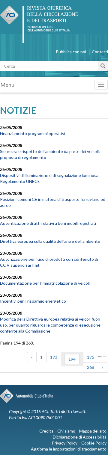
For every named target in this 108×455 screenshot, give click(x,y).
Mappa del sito (92, 430)
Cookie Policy (93, 442)
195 (90, 357)
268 (90, 367)
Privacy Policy (64, 442)
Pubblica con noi (71, 51)
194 (72, 359)
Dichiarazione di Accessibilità (79, 436)
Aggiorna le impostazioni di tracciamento (68, 448)
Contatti (100, 51)
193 (53, 357)
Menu (7, 84)
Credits (46, 430)
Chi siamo (66, 430)
